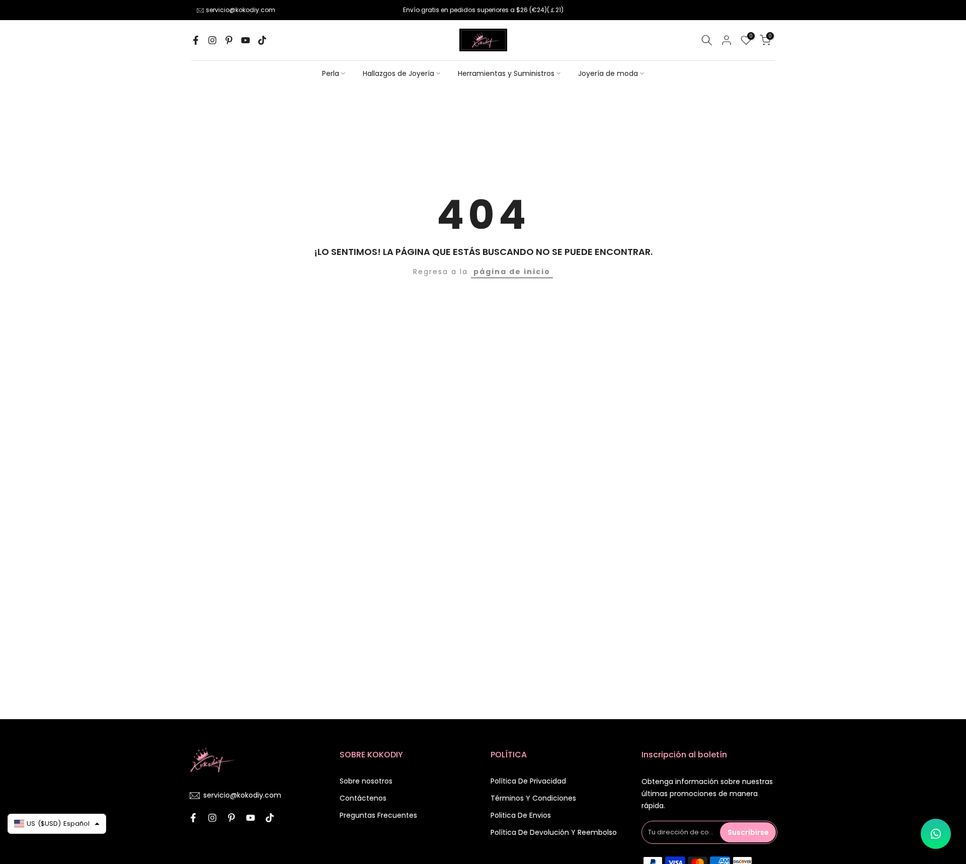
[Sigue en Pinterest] (228, 40)
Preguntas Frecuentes (378, 815)
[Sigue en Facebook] (195, 40)
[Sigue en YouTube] (245, 40)
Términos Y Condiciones (533, 798)
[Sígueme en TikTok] (262, 40)
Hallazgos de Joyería (398, 73)
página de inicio (511, 272)
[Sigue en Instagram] (212, 40)
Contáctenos (363, 798)
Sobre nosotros (366, 781)
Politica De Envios (521, 815)
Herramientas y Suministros (506, 73)
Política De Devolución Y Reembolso (554, 832)
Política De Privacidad (528, 781)
